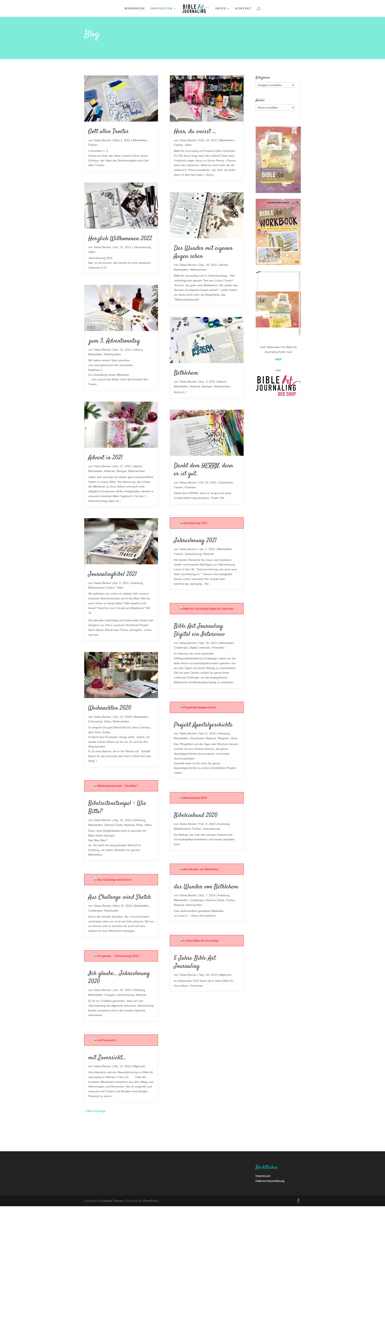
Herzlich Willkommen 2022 (120, 238)
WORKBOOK (135, 8)
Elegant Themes (112, 1201)
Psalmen (190, 487)
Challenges (95, 910)
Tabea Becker (102, 140)
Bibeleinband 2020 (196, 815)
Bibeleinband (96, 587)
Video (91, 252)
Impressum (263, 1176)
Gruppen (110, 995)
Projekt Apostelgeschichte (203, 725)
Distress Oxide (113, 825)
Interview (204, 647)
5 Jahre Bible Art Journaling (195, 962)
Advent (138, 349)
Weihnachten (112, 354)
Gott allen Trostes (108, 131)
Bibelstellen (140, 140)
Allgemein (139, 1066)
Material (109, 471)
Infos (220, 8)
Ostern (110, 587)
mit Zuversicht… (107, 1057)
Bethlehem (186, 373)
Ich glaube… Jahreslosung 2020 (119, 977)
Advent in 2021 (105, 457)
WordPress (150, 1201)
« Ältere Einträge (94, 1111)
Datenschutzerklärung (269, 1181)
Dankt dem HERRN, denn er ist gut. (203, 469)
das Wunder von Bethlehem (206, 886)
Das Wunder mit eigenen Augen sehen (203, 252)
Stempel (121, 471)
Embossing (95, 721)
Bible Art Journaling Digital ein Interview (199, 630)
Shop (139, 825)
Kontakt (243, 8)
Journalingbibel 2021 (112, 574)
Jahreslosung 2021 (195, 540)
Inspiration (161, 8)
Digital (194, 647)
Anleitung (137, 583)
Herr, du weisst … (195, 131)
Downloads (111, 910)
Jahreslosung (142, 247)
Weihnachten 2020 (109, 708)
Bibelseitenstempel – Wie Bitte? (117, 807)
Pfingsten (223, 738)
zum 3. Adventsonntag (114, 341)
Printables (218, 647)
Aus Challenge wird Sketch (119, 897)
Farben (92, 145)
